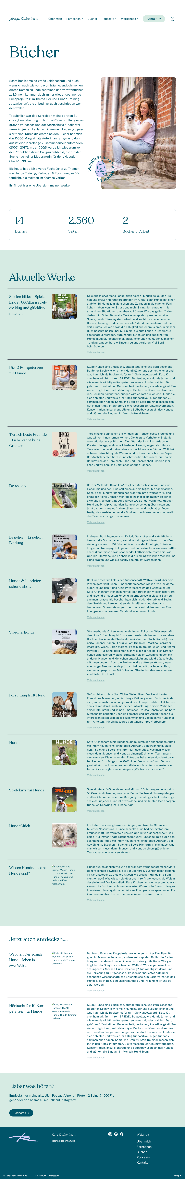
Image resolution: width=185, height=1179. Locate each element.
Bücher (92, 18)
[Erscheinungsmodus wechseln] (172, 19)
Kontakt (152, 18)
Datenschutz (40, 1176)
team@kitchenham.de (63, 1140)
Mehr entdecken (95, 352)
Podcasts (108, 18)
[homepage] (23, 19)
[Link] (110, 1135)
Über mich (55, 18)
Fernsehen (73, 18)
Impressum (54, 1176)
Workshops (128, 18)
